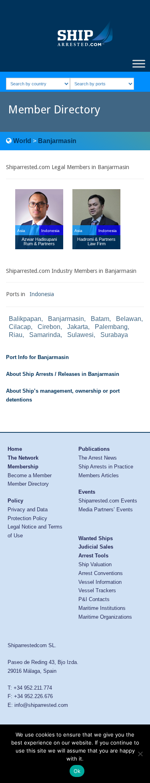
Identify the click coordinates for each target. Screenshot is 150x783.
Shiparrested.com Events (107, 501)
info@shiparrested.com (41, 705)
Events (86, 492)
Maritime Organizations (105, 617)
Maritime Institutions (102, 608)
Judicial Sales (95, 547)
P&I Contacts (94, 599)
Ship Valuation (95, 564)
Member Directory (28, 484)
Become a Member (30, 475)
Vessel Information (100, 582)
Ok (77, 771)
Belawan (128, 318)
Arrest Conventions (100, 573)
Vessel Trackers (97, 590)
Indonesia (42, 294)
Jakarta (77, 326)
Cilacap (20, 326)
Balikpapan (25, 318)
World (22, 140)
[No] (140, 754)
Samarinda (44, 334)
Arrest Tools (93, 556)
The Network (23, 458)
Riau (15, 334)
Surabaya (114, 334)
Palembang (111, 326)
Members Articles (98, 475)
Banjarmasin (57, 140)
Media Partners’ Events (105, 510)
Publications (94, 449)
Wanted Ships (95, 538)
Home (15, 449)
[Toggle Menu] (138, 63)
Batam (100, 318)
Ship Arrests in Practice (105, 467)
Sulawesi (80, 334)
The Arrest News (97, 458)
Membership (23, 467)
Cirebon (49, 326)
